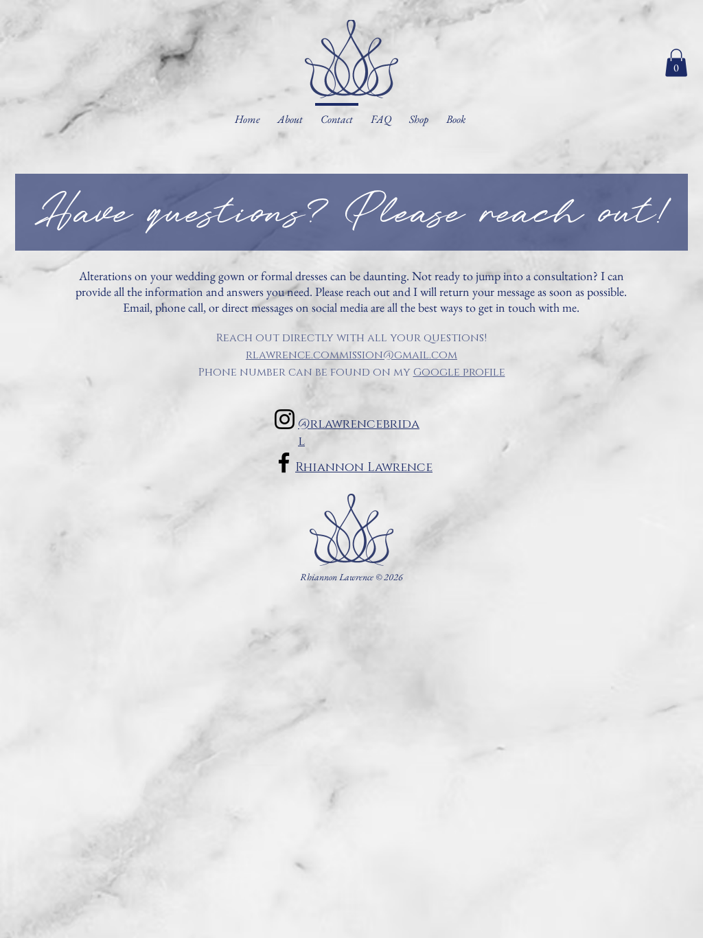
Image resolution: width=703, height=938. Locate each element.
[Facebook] (283, 462)
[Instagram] (284, 419)
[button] (676, 63)
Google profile (459, 371)
